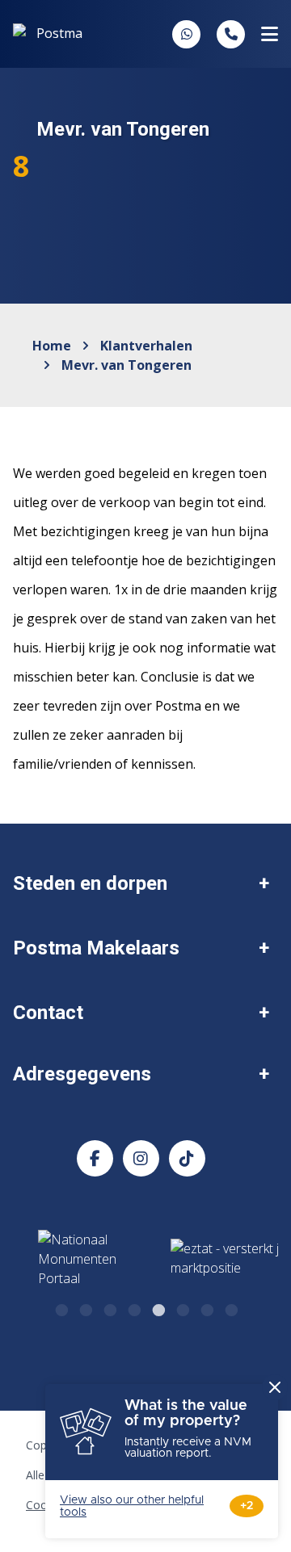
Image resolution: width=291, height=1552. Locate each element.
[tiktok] (187, 1158)
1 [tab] (61, 1308)
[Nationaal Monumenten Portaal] (87, 1259)
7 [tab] (206, 1308)
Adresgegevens (82, 1074)
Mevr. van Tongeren (126, 365)
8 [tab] (230, 1308)
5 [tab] (158, 1308)
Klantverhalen (146, 345)
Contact (48, 1012)
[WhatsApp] (187, 34)
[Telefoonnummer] (231, 34)
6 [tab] (182, 1308)
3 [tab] (109, 1308)
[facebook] (95, 1158)
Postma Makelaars (96, 948)
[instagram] (141, 1158)
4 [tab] (133, 1308)
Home (51, 345)
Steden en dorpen (90, 883)
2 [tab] (85, 1308)
